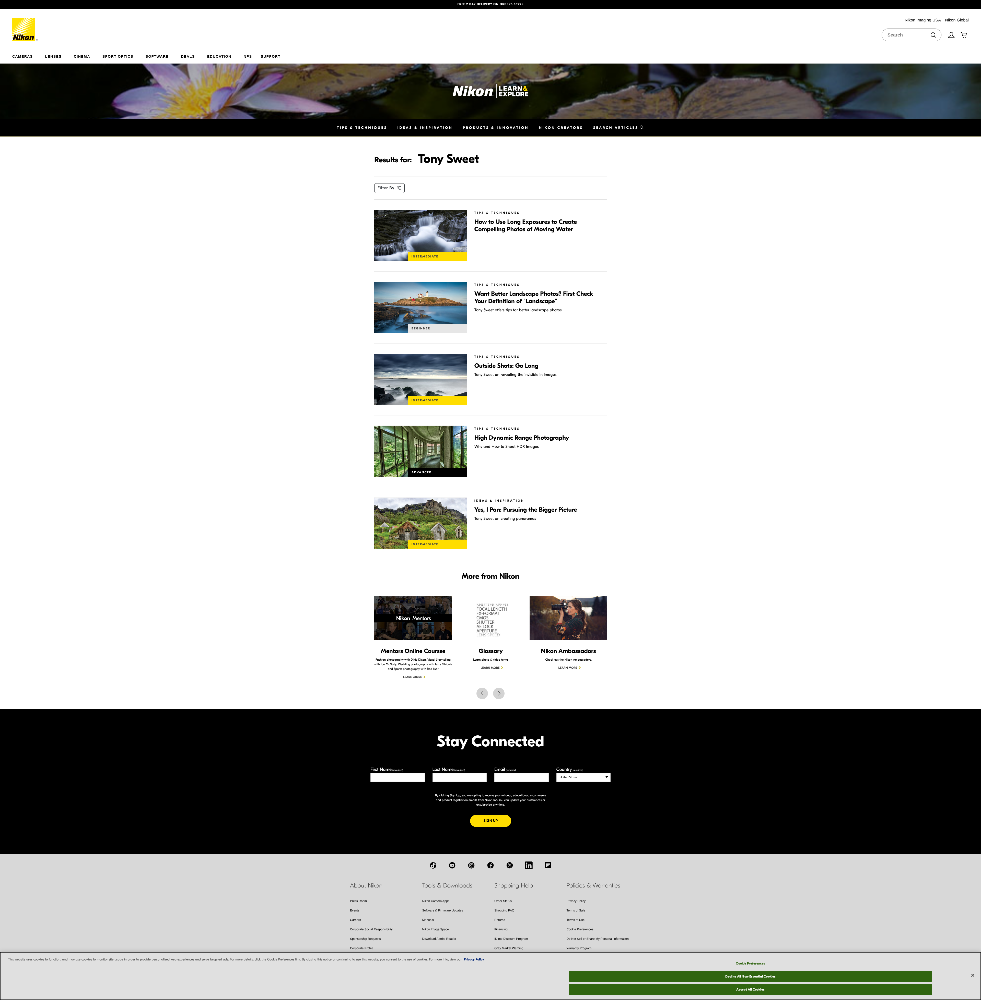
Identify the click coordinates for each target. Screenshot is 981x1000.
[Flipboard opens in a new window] (548, 865)
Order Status (503, 901)
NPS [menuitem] (247, 56)
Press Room (358, 901)
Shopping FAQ (504, 910)
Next (499, 693)
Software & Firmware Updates (442, 910)
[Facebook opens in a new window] (490, 865)
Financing (501, 929)
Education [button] (219, 56)
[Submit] (933, 35)
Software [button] (157, 56)
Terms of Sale (576, 910)
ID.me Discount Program (511, 939)
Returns (499, 920)
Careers (355, 920)
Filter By (386, 188)
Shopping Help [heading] (513, 885)
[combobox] (911, 35)
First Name (386, 769)
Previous (482, 693)
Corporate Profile (361, 948)
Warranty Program (579, 948)
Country (569, 769)
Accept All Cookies (750, 989)
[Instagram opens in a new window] (471, 865)
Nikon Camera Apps (436, 901)
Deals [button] (188, 56)
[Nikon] (25, 25)
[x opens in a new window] (509, 865)
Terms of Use (576, 920)
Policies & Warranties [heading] (593, 885)
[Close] (972, 975)
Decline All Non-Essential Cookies (750, 976)
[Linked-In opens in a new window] (529, 865)
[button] (73, 4)
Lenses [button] (53, 56)
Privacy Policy (576, 901)
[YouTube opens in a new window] (452, 865)
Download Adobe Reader (439, 939)
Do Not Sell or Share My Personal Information (598, 939)
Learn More (412, 677)
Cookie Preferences (580, 929)
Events (354, 910)
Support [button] (270, 56)
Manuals (428, 920)
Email (505, 769)
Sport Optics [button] (117, 56)
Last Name (449, 769)
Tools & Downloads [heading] (447, 885)
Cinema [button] (82, 56)
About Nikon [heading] (366, 885)
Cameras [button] (22, 56)
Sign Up (497, 820)
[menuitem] (28, 55)
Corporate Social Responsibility (371, 929)
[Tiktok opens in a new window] (433, 865)
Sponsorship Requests (365, 939)
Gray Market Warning (508, 948)
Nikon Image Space (435, 929)
